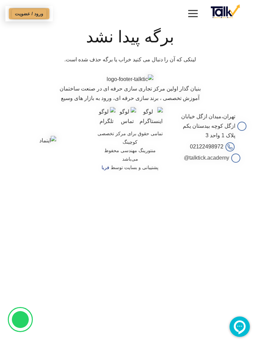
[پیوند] (225, 11)
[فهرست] (193, 13)
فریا (105, 167)
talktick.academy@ (206, 158)
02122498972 (206, 146)
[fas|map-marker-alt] (240, 126)
